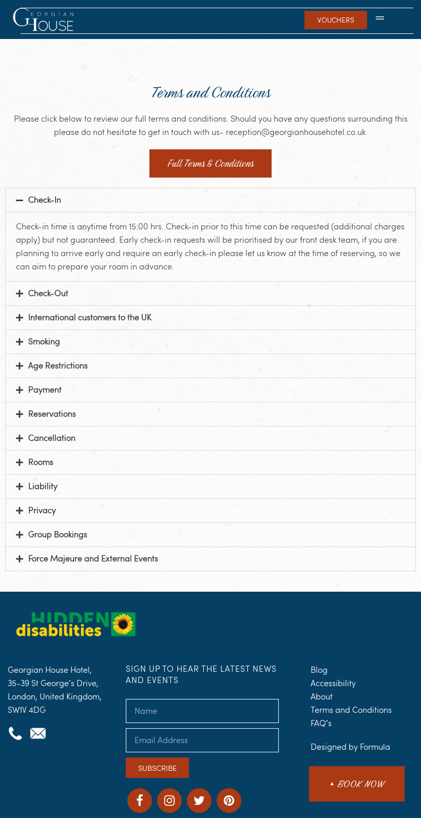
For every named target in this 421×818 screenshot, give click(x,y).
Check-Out (48, 293)
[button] (380, 19)
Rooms (40, 462)
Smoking (44, 341)
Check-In (44, 200)
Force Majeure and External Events (93, 558)
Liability (43, 486)
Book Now (356, 783)
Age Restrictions (58, 366)
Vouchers (335, 20)
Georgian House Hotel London (44, 20)
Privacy (42, 510)
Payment (45, 390)
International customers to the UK (89, 317)
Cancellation (51, 438)
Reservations (52, 414)
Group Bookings (57, 534)
